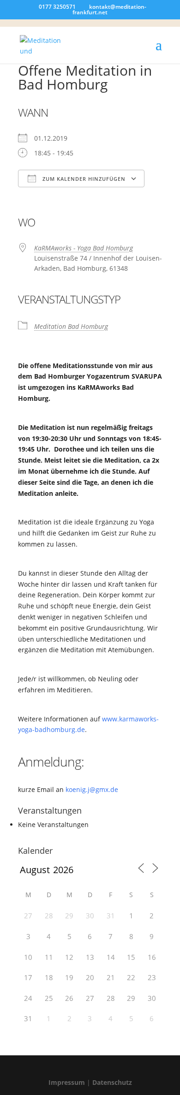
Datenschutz (112, 1082)
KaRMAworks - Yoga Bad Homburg (83, 248)
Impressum (66, 1082)
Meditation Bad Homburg (71, 326)
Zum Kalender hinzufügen (83, 178)
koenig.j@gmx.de (92, 789)
